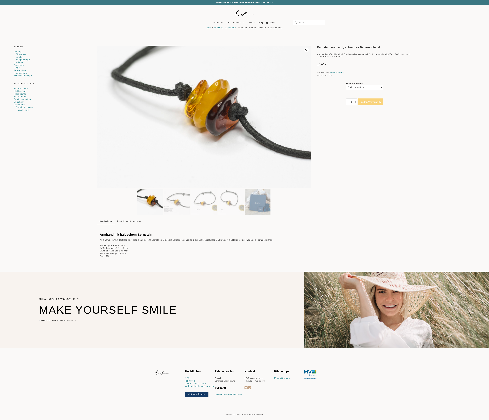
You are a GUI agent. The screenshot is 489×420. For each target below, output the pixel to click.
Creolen (19, 57)
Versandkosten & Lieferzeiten (228, 394)
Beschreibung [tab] (106, 221)
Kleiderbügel (20, 91)
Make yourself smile (108, 310)
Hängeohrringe (23, 60)
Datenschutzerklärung (195, 383)
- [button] (347, 102)
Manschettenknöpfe (23, 76)
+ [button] (355, 102)
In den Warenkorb (371, 102)
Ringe (17, 68)
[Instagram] (249, 387)
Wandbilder (19, 105)
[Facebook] (246, 387)
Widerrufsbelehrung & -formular (199, 386)
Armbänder (230, 28)
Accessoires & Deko (24, 83)
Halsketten (19, 62)
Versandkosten (337, 72)
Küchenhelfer (20, 97)
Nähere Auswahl (354, 83)
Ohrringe (18, 52)
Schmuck (218, 28)
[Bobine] (244, 13)
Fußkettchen (20, 70)
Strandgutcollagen (24, 107)
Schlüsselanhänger (23, 99)
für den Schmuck (282, 378)
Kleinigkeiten (20, 94)
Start (209, 28)
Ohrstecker (21, 54)
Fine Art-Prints (22, 110)
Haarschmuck (20, 73)
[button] (306, 50)
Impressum (190, 381)
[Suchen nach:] (309, 22)
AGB (187, 378)
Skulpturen (19, 102)
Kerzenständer (21, 89)
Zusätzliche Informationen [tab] (129, 221)
